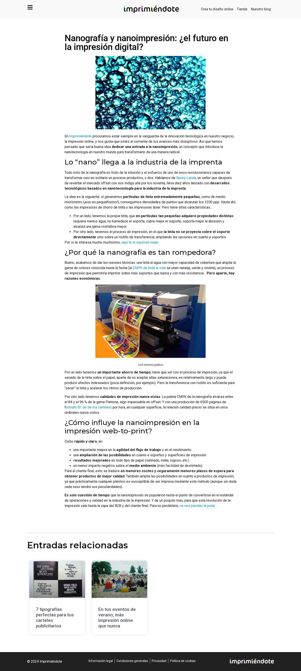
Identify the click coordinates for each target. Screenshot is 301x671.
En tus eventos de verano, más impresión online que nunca (117, 618)
